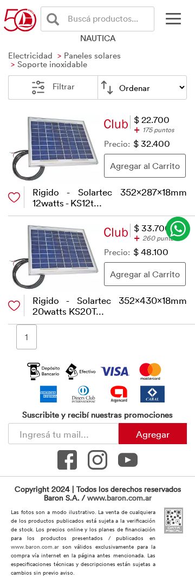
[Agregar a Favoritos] (14, 197)
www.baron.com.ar (119, 497)
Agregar (153, 434)
